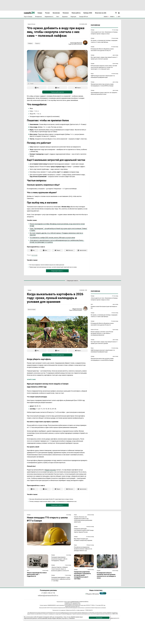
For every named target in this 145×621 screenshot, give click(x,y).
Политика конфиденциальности (111, 618)
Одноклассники (83, 250)
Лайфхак (30, 43)
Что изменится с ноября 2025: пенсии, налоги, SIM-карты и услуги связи (52, 237)
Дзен (58, 87)
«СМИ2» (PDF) (115, 613)
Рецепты (37, 43)
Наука (92, 73)
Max (38, 87)
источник (34, 255)
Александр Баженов (76, 43)
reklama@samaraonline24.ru (48, 595)
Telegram (79, 87)
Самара (92, 29)
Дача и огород (31, 309)
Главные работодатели (57, 92)
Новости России (31, 24)
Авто (92, 304)
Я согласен (99, 617)
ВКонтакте (70, 250)
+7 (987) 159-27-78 (48, 593)
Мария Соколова (77, 309)
